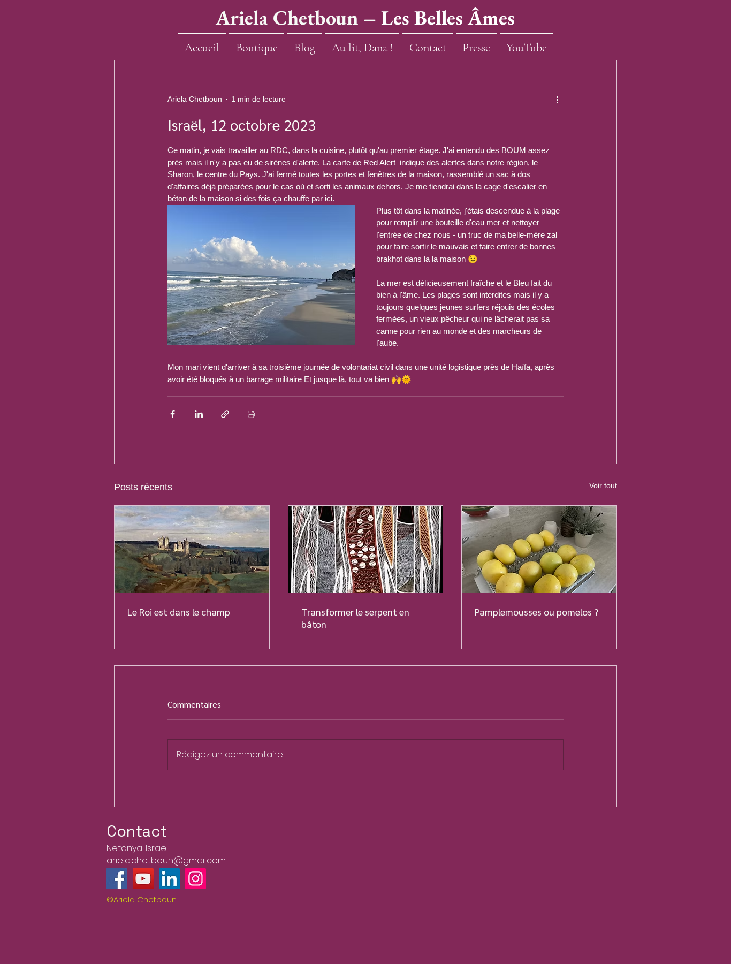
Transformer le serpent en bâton (355, 617)
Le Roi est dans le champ (178, 611)
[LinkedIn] (169, 878)
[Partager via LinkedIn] (199, 414)
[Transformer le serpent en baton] (365, 549)
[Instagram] (195, 878)
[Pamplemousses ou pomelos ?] (539, 549)
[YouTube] (143, 878)
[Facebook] (116, 878)
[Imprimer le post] (251, 414)
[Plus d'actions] (557, 99)
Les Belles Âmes (448, 17)
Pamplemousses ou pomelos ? (536, 611)
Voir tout (603, 485)
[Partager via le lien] (225, 414)
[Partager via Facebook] (172, 414)
